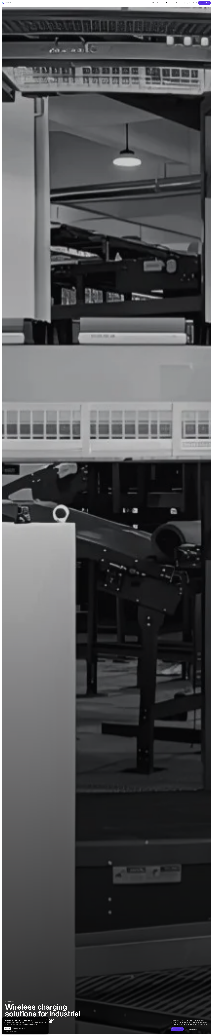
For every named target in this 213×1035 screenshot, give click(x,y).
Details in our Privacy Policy (10, 1031)
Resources (170, 2)
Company (179, 2)
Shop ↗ (195, 2)
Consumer (160, 2)
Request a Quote (204, 2)
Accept (7, 1028)
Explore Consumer (191, 1029)
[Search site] (186, 2)
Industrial (152, 2)
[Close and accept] (46, 1019)
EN (190, 2)
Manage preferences (19, 1028)
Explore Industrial (177, 1029)
